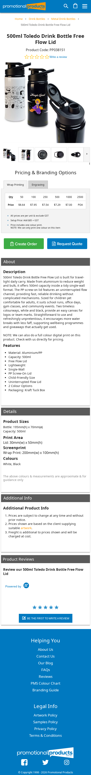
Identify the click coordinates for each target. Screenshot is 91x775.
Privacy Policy (45, 728)
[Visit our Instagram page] (66, 763)
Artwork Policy (45, 715)
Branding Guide (45, 690)
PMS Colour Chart (45, 683)
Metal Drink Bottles (63, 19)
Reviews (45, 676)
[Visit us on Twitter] (45, 763)
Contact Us (45, 656)
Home (19, 19)
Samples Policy (45, 721)
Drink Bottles (37, 19)
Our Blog (45, 663)
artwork (26, 528)
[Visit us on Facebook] (24, 763)
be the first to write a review (48, 618)
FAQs (45, 669)
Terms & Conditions (45, 735)
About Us (45, 649)
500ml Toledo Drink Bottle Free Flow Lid (45, 25)
